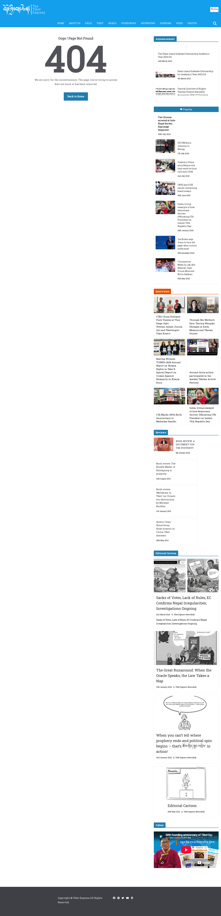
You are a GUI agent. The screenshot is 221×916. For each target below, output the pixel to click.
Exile (88, 23)
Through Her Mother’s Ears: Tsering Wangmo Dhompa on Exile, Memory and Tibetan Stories (202, 326)
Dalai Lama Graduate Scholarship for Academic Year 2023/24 (195, 55)
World (112, 23)
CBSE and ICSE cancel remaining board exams (187, 187)
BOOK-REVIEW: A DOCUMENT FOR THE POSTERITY (185, 444)
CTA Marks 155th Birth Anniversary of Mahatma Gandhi (169, 418)
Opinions (165, 23)
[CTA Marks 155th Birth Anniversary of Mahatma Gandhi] (169, 396)
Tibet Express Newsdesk (184, 614)
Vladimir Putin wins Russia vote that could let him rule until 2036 (187, 167)
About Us (74, 23)
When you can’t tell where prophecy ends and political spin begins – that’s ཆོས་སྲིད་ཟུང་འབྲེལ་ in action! (184, 743)
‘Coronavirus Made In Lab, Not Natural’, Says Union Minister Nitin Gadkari (186, 268)
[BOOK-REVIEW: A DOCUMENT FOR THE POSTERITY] (163, 448)
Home (60, 23)
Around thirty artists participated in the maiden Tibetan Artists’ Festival (202, 377)
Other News (128, 23)
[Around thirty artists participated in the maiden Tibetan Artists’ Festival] (203, 347)
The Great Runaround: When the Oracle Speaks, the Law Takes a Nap (183, 675)
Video (179, 23)
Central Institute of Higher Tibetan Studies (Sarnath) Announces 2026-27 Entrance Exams (193, 76)
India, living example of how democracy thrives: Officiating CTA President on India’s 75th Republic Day (186, 215)
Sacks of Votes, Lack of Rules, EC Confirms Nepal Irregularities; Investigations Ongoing (183, 603)
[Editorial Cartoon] (186, 783)
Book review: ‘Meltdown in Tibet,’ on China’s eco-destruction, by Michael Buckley (165, 498)
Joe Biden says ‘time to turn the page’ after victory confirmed (187, 244)
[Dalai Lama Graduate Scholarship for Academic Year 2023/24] (165, 57)
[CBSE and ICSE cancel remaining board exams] (165, 188)
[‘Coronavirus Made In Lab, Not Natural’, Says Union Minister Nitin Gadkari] (165, 265)
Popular (187, 109)
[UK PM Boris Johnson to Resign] (165, 146)
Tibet (100, 23)
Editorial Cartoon (182, 805)
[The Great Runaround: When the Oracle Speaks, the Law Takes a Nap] (186, 648)
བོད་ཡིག (214, 9)
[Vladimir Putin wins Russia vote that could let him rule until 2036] (165, 165)
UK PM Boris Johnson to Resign (184, 146)
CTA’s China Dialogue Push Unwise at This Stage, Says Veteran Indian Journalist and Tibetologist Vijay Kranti (169, 325)
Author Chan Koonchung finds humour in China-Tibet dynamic (165, 528)
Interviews (148, 23)
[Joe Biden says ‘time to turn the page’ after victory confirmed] (165, 242)
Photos (192, 23)
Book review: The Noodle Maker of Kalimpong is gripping (166, 468)
